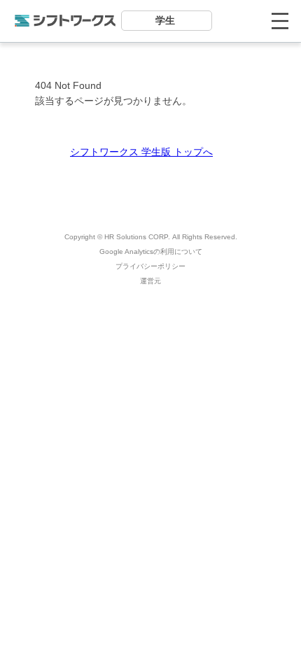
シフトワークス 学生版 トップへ (141, 151)
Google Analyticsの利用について (150, 251)
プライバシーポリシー (150, 266)
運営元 (150, 281)
